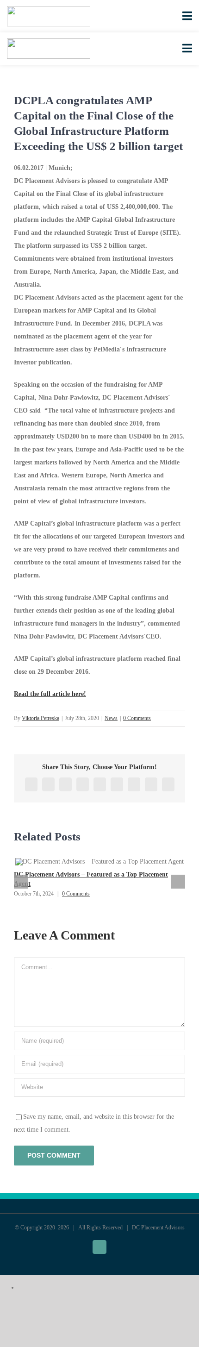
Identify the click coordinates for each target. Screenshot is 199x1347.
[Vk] (151, 784)
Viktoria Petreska (40, 718)
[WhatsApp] (99, 784)
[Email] (168, 784)
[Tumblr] (117, 784)
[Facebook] (31, 784)
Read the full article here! (50, 693)
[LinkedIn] (82, 784)
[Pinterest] (134, 784)
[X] (48, 784)
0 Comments (137, 718)
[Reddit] (65, 784)
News (111, 718)
